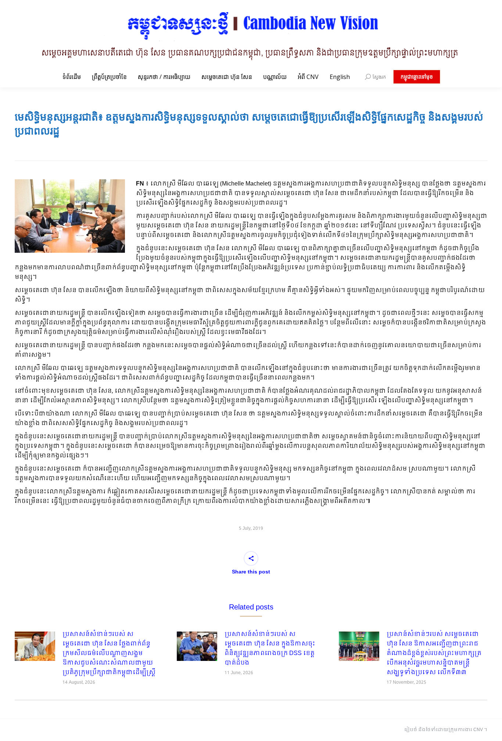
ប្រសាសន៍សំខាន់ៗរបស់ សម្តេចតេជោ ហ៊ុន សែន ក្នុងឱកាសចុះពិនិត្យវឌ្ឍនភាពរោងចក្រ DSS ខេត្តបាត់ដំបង (270, 649)
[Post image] (35, 646)
